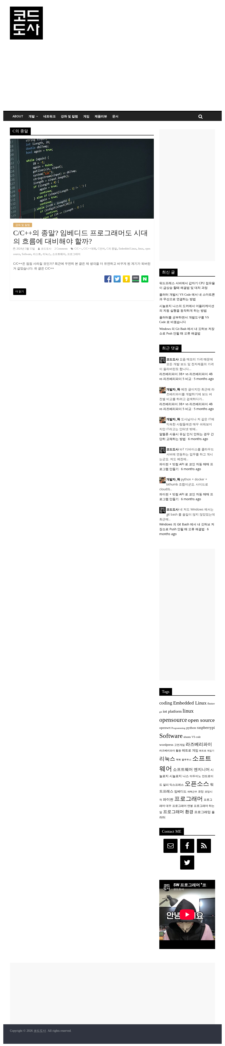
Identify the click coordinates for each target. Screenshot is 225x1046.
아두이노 (195, 776)
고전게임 (179, 745)
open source (201, 720)
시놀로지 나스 (179, 776)
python (191, 728)
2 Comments (61, 248)
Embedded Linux (127, 248)
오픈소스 (197, 783)
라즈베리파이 (199, 744)
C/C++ (78, 248)
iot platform (172, 711)
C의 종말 (112, 248)
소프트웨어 (58, 254)
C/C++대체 (89, 248)
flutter (211, 703)
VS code (196, 737)
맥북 (178, 759)
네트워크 (49, 116)
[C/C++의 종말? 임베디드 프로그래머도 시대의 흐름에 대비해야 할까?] (82, 141)
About (18, 116)
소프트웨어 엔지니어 (191, 769)
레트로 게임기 (206, 750)
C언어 (101, 248)
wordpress (166, 744)
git (160, 712)
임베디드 (180, 791)
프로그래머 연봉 (182, 805)
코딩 (201, 791)
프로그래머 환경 (178, 811)
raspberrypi (206, 728)
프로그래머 (73, 254)
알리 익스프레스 (173, 784)
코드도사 (46, 248)
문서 (115, 116)
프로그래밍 (202, 812)
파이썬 (168, 799)
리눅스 (47, 254)
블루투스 (186, 759)
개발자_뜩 (173, 389)
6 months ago (198, 439)
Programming (178, 728)
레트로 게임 (190, 750)
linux (140, 248)
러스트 (37, 254)
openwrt (165, 728)
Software (26, 254)
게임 (86, 116)
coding (165, 703)
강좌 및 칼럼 (69, 116)
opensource (173, 720)
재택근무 (192, 792)
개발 (32, 116)
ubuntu (187, 737)
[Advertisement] (112, 78)
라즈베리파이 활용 (170, 750)
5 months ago (204, 379)
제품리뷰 (101, 116)
